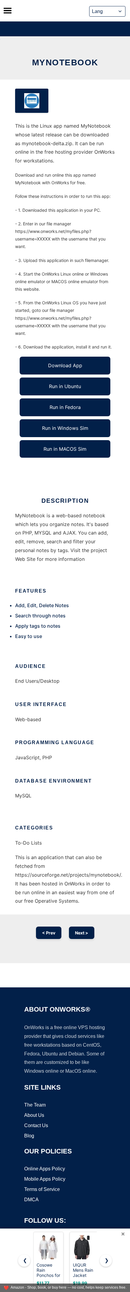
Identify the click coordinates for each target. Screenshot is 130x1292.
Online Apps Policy (44, 1168)
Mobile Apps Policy (44, 1179)
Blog (29, 1135)
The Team (35, 1104)
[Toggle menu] (7, 10)
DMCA (31, 1199)
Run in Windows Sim (65, 428)
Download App (65, 365)
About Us (34, 1115)
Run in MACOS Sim (65, 449)
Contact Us (36, 1125)
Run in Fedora (65, 407)
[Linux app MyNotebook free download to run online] (31, 101)
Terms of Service (42, 1189)
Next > (81, 932)
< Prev (48, 932)
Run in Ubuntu (65, 386)
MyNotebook (65, 62)
